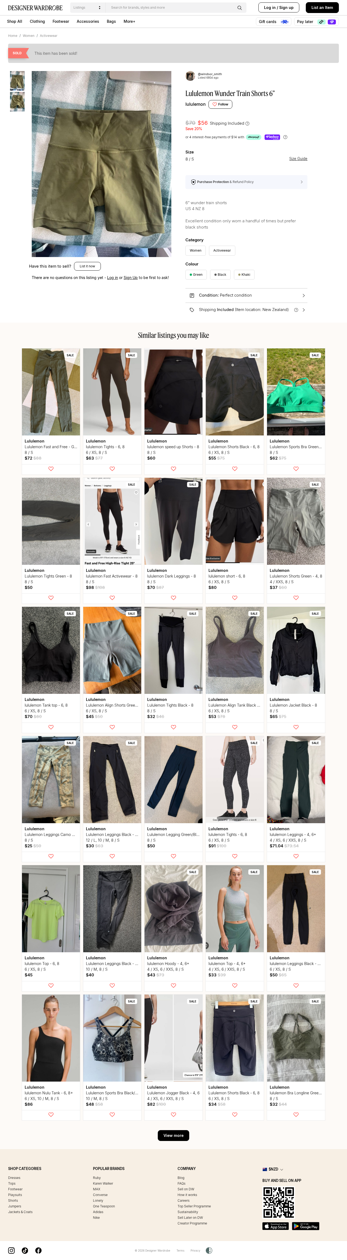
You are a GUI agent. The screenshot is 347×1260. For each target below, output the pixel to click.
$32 (155, 716)
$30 (94, 845)
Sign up (286, 7)
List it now (87, 266)
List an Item (322, 7)
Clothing (37, 21)
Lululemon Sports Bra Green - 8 (297, 446)
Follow (223, 104)
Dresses (14, 1178)
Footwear (61, 21)
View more (173, 1135)
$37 (278, 587)
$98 (95, 587)
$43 (155, 974)
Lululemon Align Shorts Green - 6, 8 (117, 705)
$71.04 (284, 845)
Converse (100, 1195)
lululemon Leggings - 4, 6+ (293, 834)
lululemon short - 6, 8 (226, 576)
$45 (94, 716)
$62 (278, 458)
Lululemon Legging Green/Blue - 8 (177, 834)
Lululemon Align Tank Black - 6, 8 (237, 705)
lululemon (195, 104)
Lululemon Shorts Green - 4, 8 (296, 576)
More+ (129, 21)
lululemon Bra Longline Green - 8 (298, 1093)
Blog (181, 1178)
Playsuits (15, 1195)
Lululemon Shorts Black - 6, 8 (234, 446)
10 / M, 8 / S (97, 969)
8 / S (29, 452)
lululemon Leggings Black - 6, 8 (297, 963)
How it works (187, 1195)
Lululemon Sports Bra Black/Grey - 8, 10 (121, 1093)
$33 (217, 974)
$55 (216, 458)
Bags (111, 21)
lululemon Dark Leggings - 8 (171, 576)
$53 (216, 716)
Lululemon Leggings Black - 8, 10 (115, 834)
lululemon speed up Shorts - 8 (173, 446)
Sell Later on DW (190, 1218)
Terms (180, 1250)
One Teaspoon (104, 1206)
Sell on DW (186, 1189)
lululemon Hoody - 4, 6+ (168, 963)
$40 (90, 974)
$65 (278, 716)
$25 (33, 845)
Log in (270, 7)
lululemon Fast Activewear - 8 (112, 576)
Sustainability (188, 1212)
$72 (33, 458)
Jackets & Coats (20, 1212)
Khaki (246, 274)
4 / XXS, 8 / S (282, 581)
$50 (29, 587)
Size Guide (298, 159)
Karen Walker (103, 1183)
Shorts (13, 1200)
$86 (29, 1104)
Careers (183, 1200)
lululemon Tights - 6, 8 (105, 446)
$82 (156, 1104)
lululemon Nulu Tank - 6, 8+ (49, 1093)
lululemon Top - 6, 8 (42, 963)
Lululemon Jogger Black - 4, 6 (173, 1093)
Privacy (195, 1250)
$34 (217, 1104)
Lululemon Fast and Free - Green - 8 (56, 446)
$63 (94, 458)
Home (12, 36)
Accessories (88, 21)
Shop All (14, 21)
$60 (151, 458)
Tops (11, 1183)
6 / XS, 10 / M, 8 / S (42, 1098)
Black (222, 274)
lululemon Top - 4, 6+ (227, 963)
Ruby (97, 1178)
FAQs (181, 1183)
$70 (155, 587)
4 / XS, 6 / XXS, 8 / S (288, 840)
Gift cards (268, 21)
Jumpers (14, 1206)
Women (28, 36)
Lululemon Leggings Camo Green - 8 (57, 834)
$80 (212, 587)
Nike (96, 1218)
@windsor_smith (210, 74)
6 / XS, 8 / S (96, 452)
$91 (217, 845)
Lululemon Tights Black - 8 (170, 705)
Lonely (98, 1200)
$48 (94, 1104)
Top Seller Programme (194, 1206)
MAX (96, 1189)
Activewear (48, 36)
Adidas (98, 1212)
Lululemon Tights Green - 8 (48, 576)
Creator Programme (192, 1223)
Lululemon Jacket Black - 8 (293, 705)
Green (198, 274)
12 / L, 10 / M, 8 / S (103, 840)
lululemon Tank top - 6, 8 (46, 705)
